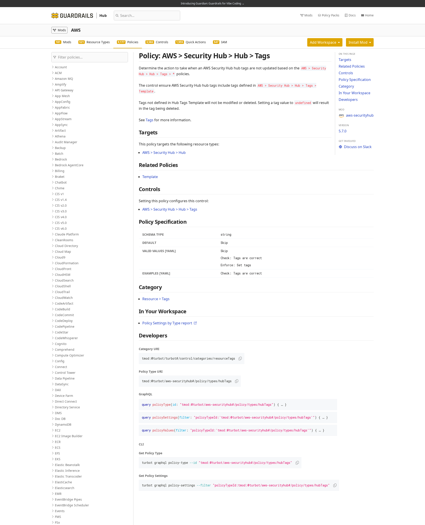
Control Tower (65, 372)
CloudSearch (64, 280)
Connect (61, 367)
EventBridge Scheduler (72, 505)
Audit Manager (66, 142)
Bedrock (61, 159)
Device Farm (64, 396)
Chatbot (61, 182)
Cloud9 (60, 257)
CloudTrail (62, 292)
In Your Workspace (354, 92)
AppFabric (62, 107)
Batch (59, 153)
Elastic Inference (67, 470)
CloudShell (63, 286)
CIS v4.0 (61, 217)
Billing (59, 171)
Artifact (60, 130)
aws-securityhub (360, 115)
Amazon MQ (64, 78)
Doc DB (60, 419)
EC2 (57, 430)
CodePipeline (64, 326)
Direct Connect (66, 401)
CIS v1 (59, 194)
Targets (345, 59)
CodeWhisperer (66, 338)
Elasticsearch (64, 488)
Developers (348, 99)
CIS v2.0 (61, 205)
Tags (149, 120)
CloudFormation (67, 263)
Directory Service (67, 407)
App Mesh (62, 96)
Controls (346, 73)
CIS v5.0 (61, 223)
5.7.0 (342, 131)
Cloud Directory (66, 246)
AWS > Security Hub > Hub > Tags (169, 209)
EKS (57, 459)
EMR (58, 494)
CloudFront (63, 269)
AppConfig (62, 102)
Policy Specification (355, 79)
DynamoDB (63, 424)
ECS (57, 447)
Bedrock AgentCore (69, 165)
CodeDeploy (64, 321)
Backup (60, 148)
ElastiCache (63, 482)
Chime (59, 188)
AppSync (61, 125)
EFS (57, 453)
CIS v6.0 (61, 228)
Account (61, 67)
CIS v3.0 (61, 211)
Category (346, 86)
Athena (60, 136)
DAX (58, 390)
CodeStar (61, 332)
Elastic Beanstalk (67, 465)
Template (150, 176)
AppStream (63, 119)
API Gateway (64, 90)
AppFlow (61, 113)
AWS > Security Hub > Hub (164, 152)
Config (59, 361)
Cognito (60, 344)
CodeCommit (64, 315)
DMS (58, 413)
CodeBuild (62, 309)
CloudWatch (64, 298)
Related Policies (352, 66)
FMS (58, 517)
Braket (59, 176)
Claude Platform (67, 234)
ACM (58, 73)
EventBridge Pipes (68, 499)
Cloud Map (63, 251)
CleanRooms (64, 240)
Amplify (60, 84)
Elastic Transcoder (68, 476)
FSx (57, 522)
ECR (58, 442)
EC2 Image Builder (69, 436)
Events (60, 511)
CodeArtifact (64, 303)
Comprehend (64, 349)
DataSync (62, 384)
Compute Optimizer (69, 355)
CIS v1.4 (61, 200)
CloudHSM (62, 274)
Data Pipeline (65, 378)
